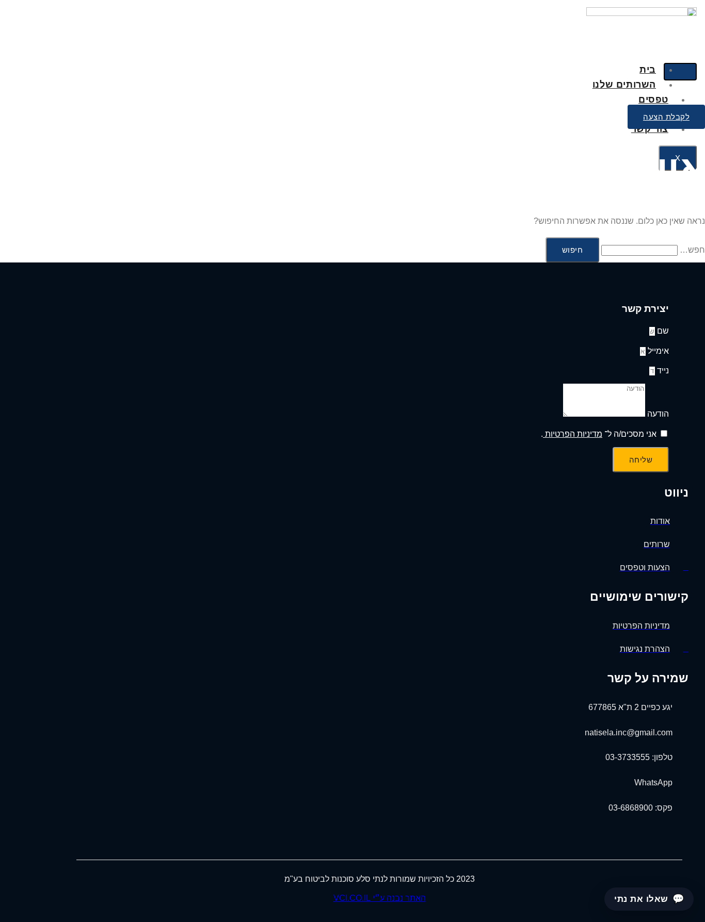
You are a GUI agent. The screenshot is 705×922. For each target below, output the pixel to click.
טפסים (653, 99)
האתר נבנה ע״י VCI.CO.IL (379, 898)
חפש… (692, 249)
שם (662, 330)
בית (647, 69)
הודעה (657, 413)
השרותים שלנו (624, 84)
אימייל (657, 351)
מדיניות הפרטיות (572, 434)
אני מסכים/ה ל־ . (598, 434)
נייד (662, 370)
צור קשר (649, 129)
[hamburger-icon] (680, 71)
